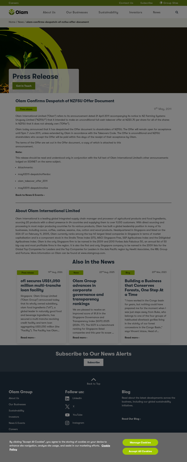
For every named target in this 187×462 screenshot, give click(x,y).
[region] (93, 447)
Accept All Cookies (140, 451)
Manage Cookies (140, 442)
